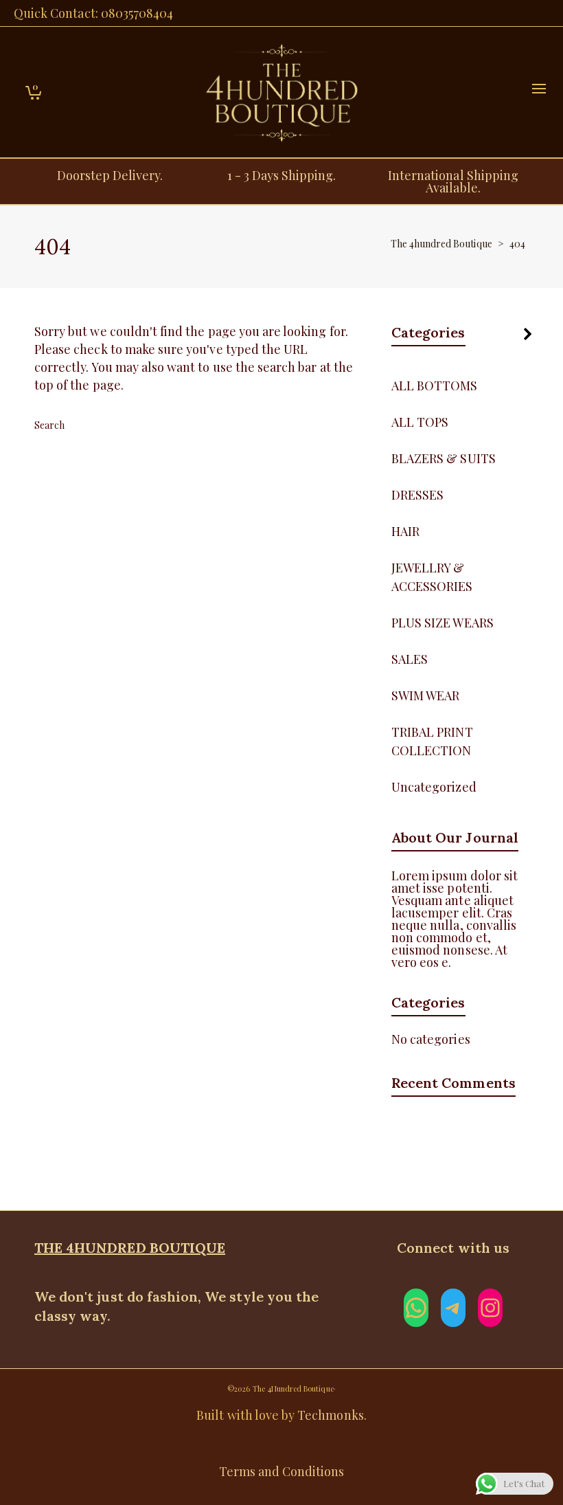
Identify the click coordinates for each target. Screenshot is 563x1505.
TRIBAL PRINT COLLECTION (432, 741)
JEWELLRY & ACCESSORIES (432, 576)
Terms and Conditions (282, 1471)
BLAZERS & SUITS (443, 458)
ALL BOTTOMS (434, 385)
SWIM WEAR (425, 695)
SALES (409, 659)
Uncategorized (433, 787)
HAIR (405, 531)
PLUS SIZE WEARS (442, 622)
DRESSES (417, 495)
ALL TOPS (419, 422)
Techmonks (330, 1415)
